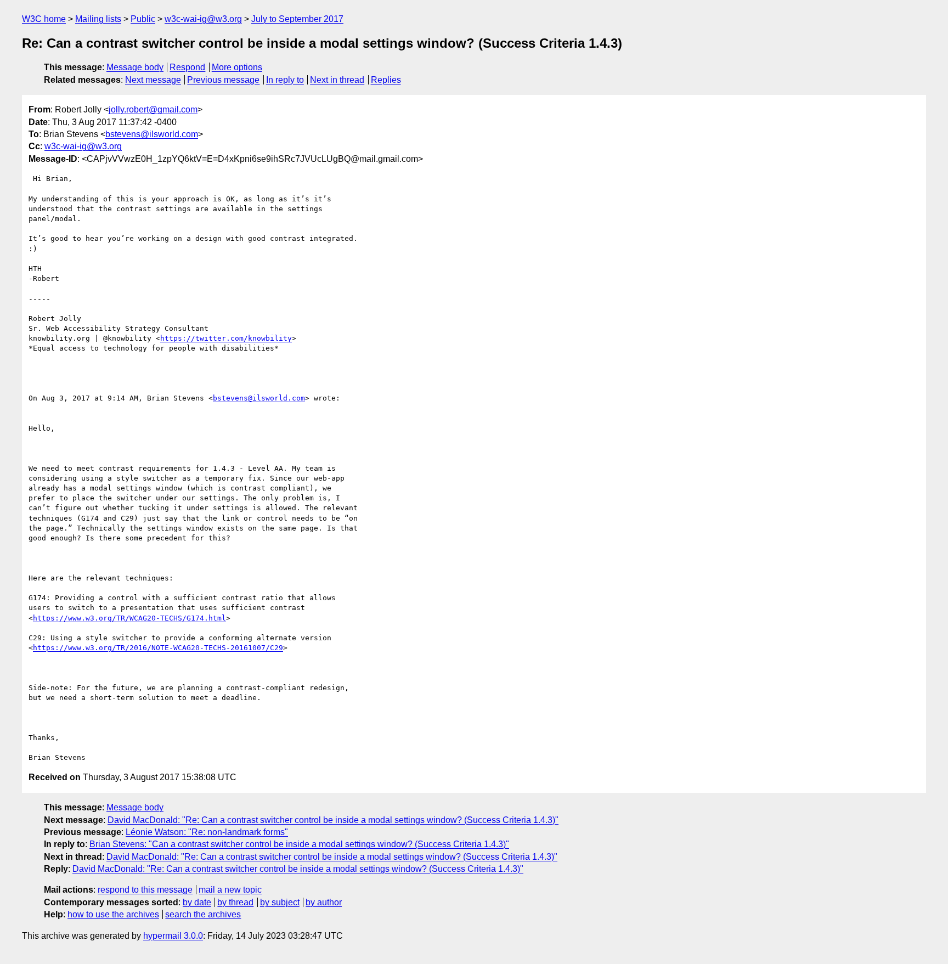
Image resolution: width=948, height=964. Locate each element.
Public (143, 19)
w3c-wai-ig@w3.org (203, 19)
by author (324, 902)
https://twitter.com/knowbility (226, 338)
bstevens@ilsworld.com (151, 134)
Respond (187, 67)
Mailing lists (98, 19)
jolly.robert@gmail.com (153, 109)
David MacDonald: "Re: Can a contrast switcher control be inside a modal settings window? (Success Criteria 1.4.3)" (333, 820)
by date (197, 902)
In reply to (285, 79)
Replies (386, 79)
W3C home (44, 19)
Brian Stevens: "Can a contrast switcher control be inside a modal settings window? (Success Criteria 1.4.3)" (299, 844)
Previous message (223, 79)
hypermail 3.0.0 (173, 935)
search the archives (203, 914)
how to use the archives (113, 914)
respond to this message (145, 889)
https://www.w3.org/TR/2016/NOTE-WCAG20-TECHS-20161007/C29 (158, 648)
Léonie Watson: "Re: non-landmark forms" (207, 832)
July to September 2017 (297, 19)
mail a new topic (230, 889)
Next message (153, 79)
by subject (280, 902)
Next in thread (337, 79)
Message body (134, 67)
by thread (235, 902)
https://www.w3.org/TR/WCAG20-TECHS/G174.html (129, 618)
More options (237, 67)
